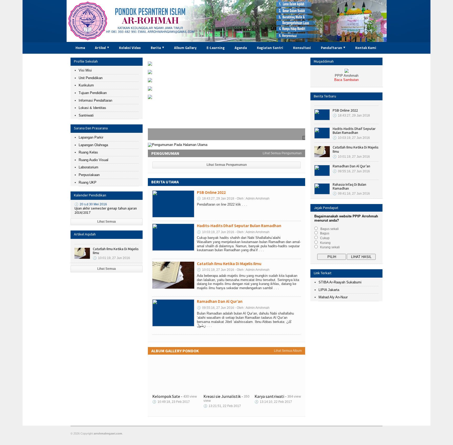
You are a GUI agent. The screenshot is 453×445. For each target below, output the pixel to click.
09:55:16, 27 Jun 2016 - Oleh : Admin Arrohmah (233, 308)
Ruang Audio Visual (93, 160)
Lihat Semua (106, 221)
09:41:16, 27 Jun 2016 (351, 193)
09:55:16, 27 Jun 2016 (351, 171)
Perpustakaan (89, 175)
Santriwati (86, 115)
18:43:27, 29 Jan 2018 (351, 115)
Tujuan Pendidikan (93, 93)
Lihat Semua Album (288, 351)
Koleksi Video (130, 47)
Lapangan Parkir (91, 137)
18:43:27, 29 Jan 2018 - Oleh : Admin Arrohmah (233, 198)
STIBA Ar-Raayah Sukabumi (340, 282)
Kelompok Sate (166, 396)
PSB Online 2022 (161, 68)
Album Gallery (185, 47)
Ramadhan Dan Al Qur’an (167, 93)
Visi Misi (85, 70)
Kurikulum (86, 85)
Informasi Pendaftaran (95, 100)
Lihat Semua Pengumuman (282, 153)
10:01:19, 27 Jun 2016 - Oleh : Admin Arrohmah (233, 270)
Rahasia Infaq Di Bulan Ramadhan (174, 101)
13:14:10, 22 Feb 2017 (273, 402)
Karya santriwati (269, 396)
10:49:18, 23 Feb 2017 (171, 402)
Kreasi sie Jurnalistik (222, 396)
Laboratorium (88, 167)
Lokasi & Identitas (92, 108)
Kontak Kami (365, 47)
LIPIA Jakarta (329, 290)
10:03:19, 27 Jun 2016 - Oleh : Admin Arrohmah (233, 232)
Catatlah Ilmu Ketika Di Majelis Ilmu (116, 250)
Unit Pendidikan (91, 78)
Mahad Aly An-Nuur (333, 297)
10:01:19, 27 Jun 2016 (111, 258)
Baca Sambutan (346, 80)
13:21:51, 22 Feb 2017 (222, 406)
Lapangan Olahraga (93, 145)
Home (80, 47)
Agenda (241, 47)
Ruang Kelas (88, 152)
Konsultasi (302, 47)
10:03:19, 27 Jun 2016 (351, 138)
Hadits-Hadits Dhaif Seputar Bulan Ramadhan (182, 76)
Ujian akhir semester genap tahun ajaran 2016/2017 (105, 210)
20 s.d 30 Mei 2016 (90, 204)
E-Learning (216, 47)
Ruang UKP (87, 182)
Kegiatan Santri (270, 47)
